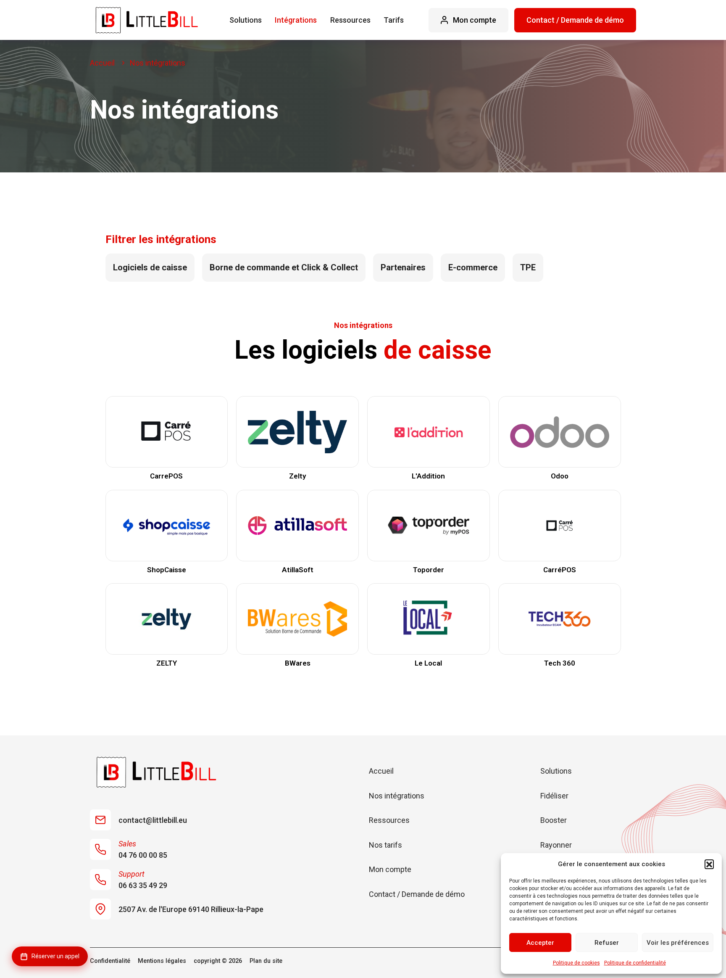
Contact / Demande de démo (575, 20)
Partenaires (403, 267)
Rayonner (556, 845)
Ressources (350, 20)
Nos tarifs (385, 845)
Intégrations (296, 20)
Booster (553, 820)
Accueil (381, 771)
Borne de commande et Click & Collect (284, 267)
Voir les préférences (678, 942)
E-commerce (472, 267)
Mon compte (390, 869)
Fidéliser (554, 795)
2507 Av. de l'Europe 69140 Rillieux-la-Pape (190, 909)
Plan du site (266, 961)
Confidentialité (110, 961)
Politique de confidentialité (635, 963)
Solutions (245, 20)
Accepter (540, 942)
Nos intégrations (396, 795)
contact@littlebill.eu (152, 820)
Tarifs (394, 20)
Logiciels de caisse (150, 267)
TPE (528, 267)
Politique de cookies (576, 963)
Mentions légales (162, 961)
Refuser (606, 942)
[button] (709, 864)
